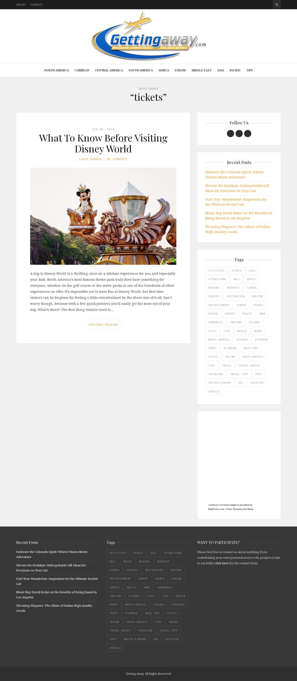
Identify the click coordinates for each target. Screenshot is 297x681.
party (212, 348)
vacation (256, 382)
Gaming (213, 313)
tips (211, 365)
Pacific (235, 70)
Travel (227, 365)
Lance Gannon (90, 159)
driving (257, 296)
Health (247, 313)
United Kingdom (219, 382)
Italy (212, 331)
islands (254, 322)
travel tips (239, 374)
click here (222, 563)
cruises (214, 296)
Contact (36, 4)
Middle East (202, 70)
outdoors (261, 339)
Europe (180, 70)
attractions (217, 279)
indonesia (215, 322)
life (227, 331)
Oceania (242, 339)
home (262, 313)
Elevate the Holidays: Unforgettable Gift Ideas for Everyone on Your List (237, 188)
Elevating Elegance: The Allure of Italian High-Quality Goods (238, 229)
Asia (220, 70)
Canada (252, 287)
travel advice (249, 365)
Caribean (81, 70)
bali (236, 279)
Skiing (230, 356)
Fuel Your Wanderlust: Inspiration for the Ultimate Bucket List (236, 202)
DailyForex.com (216, 509)
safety (213, 356)
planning (230, 348)
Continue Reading (103, 324)
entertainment (218, 305)
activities (216, 270)
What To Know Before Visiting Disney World (103, 143)
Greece (230, 313)
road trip (251, 348)
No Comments (117, 159)
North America (56, 70)
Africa (163, 70)
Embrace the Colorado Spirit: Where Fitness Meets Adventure (234, 174)
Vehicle (214, 391)
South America (141, 70)
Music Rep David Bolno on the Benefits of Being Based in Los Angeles (238, 215)
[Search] (277, 4)
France (258, 305)
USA (240, 382)
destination (236, 296)
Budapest (233, 287)
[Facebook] (230, 133)
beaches (214, 287)
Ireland (236, 322)
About (21, 4)
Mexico (242, 331)
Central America (109, 70)
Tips (249, 70)
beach (251, 279)
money (258, 331)
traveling (215, 374)
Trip (258, 374)
